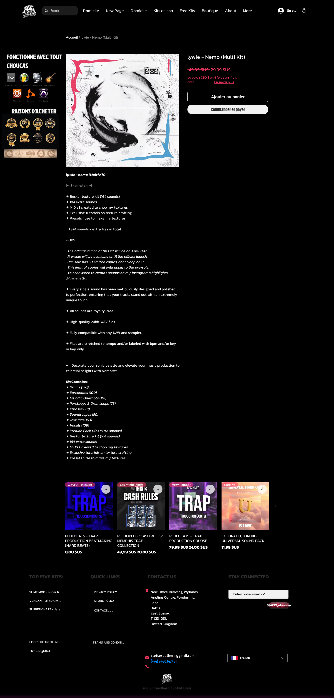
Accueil (72, 37)
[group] (167, 518)
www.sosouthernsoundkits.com (167, 688)
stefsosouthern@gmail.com (172, 655)
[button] (163, 10)
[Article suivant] (275, 506)
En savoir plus (224, 82)
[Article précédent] (58, 506)
